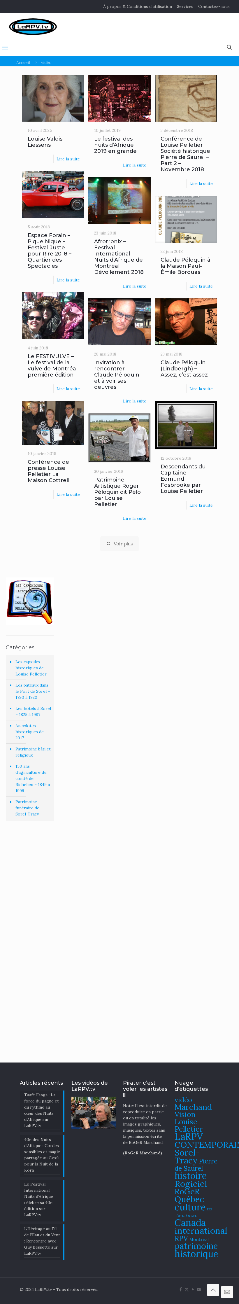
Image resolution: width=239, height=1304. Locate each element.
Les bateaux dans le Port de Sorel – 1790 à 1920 (32, 691)
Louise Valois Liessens (45, 142)
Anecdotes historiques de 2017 (29, 732)
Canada (190, 1222)
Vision (185, 1114)
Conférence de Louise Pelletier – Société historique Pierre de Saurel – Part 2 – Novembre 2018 (185, 154)
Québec (189, 1199)
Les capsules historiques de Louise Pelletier (31, 668)
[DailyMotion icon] (199, 1289)
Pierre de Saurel (196, 1164)
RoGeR (187, 1191)
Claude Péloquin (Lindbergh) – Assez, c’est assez (184, 368)
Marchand (193, 1107)
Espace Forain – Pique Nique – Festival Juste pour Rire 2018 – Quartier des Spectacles (49, 250)
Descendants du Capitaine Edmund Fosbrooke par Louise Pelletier (183, 478)
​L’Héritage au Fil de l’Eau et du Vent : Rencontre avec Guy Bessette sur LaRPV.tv (42, 1241)
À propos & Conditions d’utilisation (137, 6)
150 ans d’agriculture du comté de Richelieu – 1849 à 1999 (32, 778)
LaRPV (189, 1136)
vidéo (183, 1099)
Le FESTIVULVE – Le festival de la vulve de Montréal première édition (53, 365)
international (201, 1230)
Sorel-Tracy (187, 1156)
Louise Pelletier (189, 1125)
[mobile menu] (5, 48)
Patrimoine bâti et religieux (33, 752)
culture (190, 1207)
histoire (191, 1175)
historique (196, 1254)
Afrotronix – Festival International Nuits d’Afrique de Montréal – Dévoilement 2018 (119, 256)
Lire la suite (68, 159)
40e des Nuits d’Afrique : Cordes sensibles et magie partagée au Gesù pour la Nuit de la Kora (42, 1155)
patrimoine (196, 1245)
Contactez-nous (214, 6)
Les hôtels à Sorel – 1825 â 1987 (33, 711)
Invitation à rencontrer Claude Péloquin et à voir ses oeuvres (116, 374)
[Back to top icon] (213, 1290)
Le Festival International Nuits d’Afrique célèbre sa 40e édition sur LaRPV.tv (38, 1199)
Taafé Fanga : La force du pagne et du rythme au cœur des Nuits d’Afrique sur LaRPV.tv (41, 1110)
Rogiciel (191, 1183)
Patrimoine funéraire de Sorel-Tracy (27, 808)
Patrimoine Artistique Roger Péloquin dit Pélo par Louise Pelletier (117, 492)
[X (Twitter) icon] (186, 1289)
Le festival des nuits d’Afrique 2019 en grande (115, 145)
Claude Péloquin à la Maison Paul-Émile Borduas (185, 266)
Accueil (23, 62)
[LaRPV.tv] (33, 26)
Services (185, 6)
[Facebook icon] (180, 1289)
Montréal (199, 1239)
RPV (181, 1238)
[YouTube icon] (193, 1289)
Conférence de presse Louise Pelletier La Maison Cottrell (48, 471)
